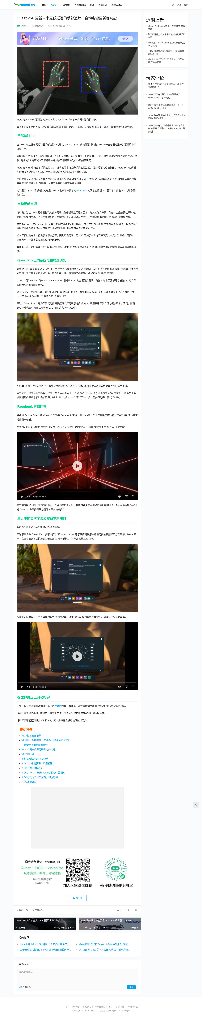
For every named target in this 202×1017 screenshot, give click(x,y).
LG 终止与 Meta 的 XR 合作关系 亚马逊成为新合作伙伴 (105, 949)
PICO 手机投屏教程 (31, 768)
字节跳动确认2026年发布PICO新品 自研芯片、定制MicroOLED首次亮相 (166, 128)
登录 (179, 4)
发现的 (58, 705)
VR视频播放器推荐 (31, 735)
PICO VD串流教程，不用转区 (36, 763)
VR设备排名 (80, 4)
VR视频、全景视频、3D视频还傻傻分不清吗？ (45, 740)
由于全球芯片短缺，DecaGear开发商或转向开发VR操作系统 (46, 949)
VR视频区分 (27, 754)
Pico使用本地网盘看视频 (34, 744)
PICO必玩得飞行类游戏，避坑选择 (39, 777)
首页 (44, 4)
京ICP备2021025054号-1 (119, 1010)
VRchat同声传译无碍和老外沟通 (38, 749)
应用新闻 (67, 4)
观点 (92, 4)
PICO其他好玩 (29, 781)
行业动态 (54, 4)
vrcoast (24, 25)
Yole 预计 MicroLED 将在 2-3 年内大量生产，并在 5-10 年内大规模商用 (46, 944)
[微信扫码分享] (27, 910)
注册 (186, 4)
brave (150, 94)
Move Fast (82, 190)
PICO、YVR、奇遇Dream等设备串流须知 (43, 772)
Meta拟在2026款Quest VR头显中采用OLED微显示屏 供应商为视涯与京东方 (105, 944)
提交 (131, 987)
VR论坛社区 (116, 4)
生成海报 (38, 910)
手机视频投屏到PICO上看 (34, 758)
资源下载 (102, 4)
